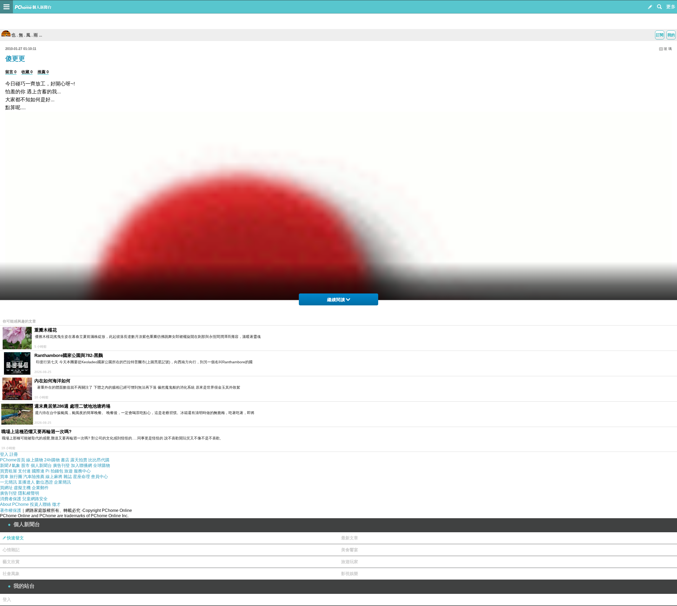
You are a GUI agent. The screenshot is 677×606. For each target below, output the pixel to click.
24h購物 (52, 460)
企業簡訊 (62, 482)
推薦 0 (43, 72)
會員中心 (99, 476)
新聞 (4, 465)
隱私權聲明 (28, 493)
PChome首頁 (12, 460)
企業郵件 (40, 487)
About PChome (14, 504)
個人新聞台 (41, 465)
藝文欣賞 (11, 561)
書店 (65, 460)
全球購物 (101, 465)
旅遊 (68, 471)
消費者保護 (10, 499)
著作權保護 (10, 510)
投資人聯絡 (40, 504)
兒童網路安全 (35, 499)
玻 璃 (668, 49)
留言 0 (10, 72)
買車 (4, 476)
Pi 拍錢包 (54, 471)
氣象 (16, 465)
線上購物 (34, 460)
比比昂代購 (98, 460)
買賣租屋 (8, 471)
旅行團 (16, 476)
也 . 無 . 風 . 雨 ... (26, 35)
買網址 (6, 487)
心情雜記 (11, 550)
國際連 (38, 471)
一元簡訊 (8, 482)
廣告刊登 (61, 465)
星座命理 (81, 476)
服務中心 (82, 471)
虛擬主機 (22, 487)
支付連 (24, 471)
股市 (25, 465)
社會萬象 (11, 573)
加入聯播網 (81, 465)
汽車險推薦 (33, 476)
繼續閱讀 (336, 299)
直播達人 (26, 482)
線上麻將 (53, 476)
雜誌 (67, 476)
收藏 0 (27, 72)
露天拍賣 (78, 460)
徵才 (56, 504)
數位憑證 (44, 482)
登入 (4, 454)
